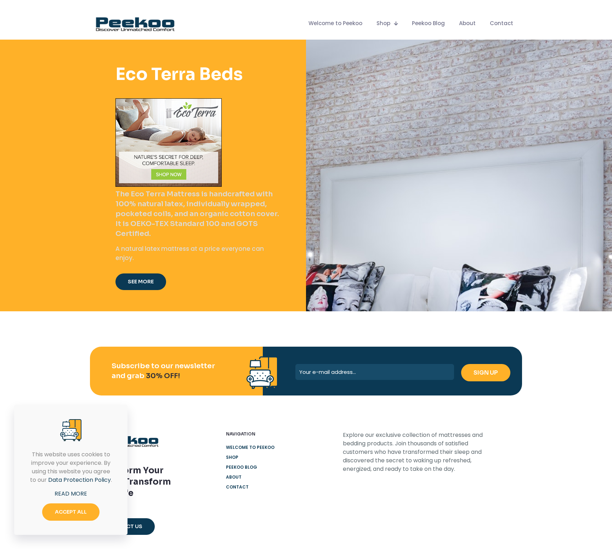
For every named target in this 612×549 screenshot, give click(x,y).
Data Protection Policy (79, 480)
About (234, 477)
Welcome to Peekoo (250, 447)
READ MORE (71, 494)
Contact (237, 487)
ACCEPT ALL (71, 512)
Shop (232, 457)
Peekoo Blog (241, 467)
